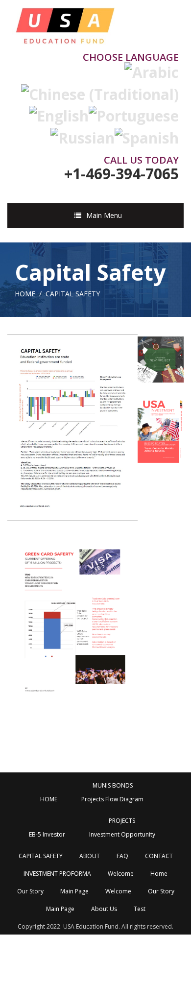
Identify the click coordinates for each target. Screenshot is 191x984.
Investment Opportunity (122, 834)
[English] (59, 114)
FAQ (122, 856)
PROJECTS (122, 820)
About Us (104, 909)
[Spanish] (147, 136)
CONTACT (159, 856)
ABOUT (89, 856)
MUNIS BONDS (113, 785)
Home (25, 293)
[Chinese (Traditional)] (100, 92)
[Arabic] (151, 71)
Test (139, 909)
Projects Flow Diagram (112, 799)
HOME (48, 799)
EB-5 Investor (47, 834)
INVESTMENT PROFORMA (57, 873)
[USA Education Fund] (64, 22)
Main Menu (104, 215)
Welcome (121, 873)
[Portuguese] (134, 114)
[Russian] (82, 136)
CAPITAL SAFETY (41, 856)
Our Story (30, 891)
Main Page (74, 891)
